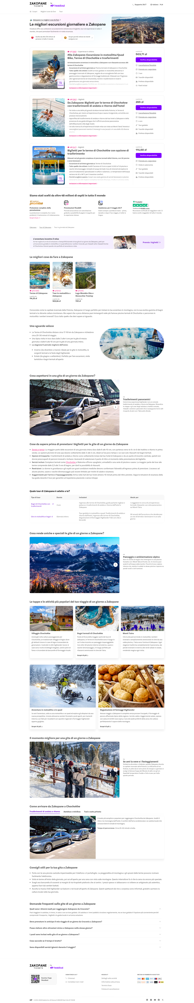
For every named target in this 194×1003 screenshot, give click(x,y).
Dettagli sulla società (109, 978)
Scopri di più (82, 655)
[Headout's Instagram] (151, 1000)
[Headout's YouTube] (155, 1000)
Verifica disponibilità (148, 59)
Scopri (34, 11)
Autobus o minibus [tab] (72, 811)
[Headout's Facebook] (159, 1000)
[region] (48, 69)
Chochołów (71, 462)
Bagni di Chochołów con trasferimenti (40, 505)
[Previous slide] (35, 69)
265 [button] (74, 51)
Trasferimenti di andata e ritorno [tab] (45, 811)
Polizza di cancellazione (110, 989)
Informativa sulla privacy (110, 982)
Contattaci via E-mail (75, 982)
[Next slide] (62, 69)
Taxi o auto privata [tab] (92, 811)
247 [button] (74, 147)
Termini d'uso (106, 985)
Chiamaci (71, 978)
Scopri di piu (34, 218)
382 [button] (74, 99)
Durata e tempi (38, 449)
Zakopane (33, 227)
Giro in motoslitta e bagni (41, 516)
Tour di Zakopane (45, 227)
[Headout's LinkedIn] (147, 1000)
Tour (61, 11)
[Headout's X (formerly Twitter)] (163, 1000)
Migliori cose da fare (48, 11)
